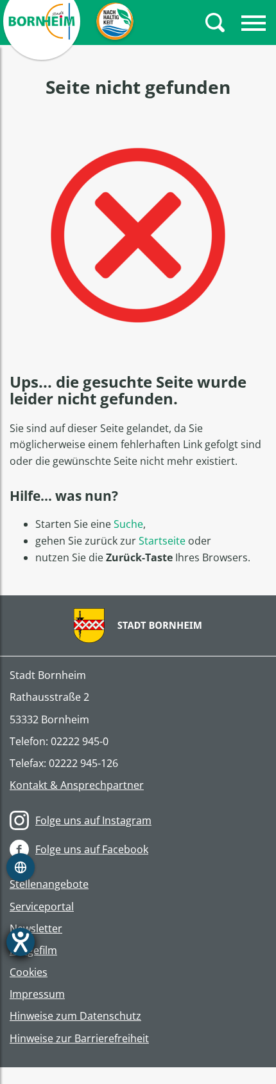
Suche (128, 524)
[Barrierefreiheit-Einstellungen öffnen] (20, 942)
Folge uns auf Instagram (93, 820)
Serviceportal (42, 907)
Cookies (28, 972)
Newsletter (36, 929)
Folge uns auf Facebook (91, 849)
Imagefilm (33, 950)
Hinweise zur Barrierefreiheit (79, 1039)
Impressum (37, 994)
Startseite (162, 541)
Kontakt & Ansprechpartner (77, 785)
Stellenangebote (49, 884)
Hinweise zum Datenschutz (75, 1016)
